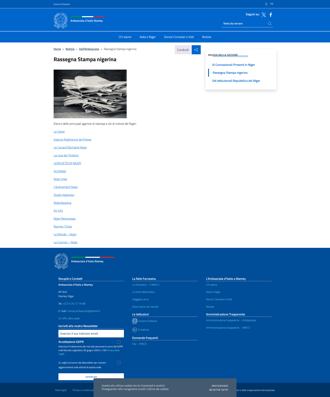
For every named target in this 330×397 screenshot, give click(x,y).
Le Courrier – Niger (66, 242)
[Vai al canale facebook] (269, 14)
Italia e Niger (213, 292)
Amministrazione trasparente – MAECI (228, 328)
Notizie (70, 49)
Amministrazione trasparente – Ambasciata (231, 320)
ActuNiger (60, 171)
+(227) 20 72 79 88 (74, 303)
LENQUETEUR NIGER (68, 163)
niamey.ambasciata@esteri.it (83, 311)
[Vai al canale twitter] (263, 14)
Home (57, 49)
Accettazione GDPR (71, 341)
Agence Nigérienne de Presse (72, 139)
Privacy (110, 350)
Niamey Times (63, 226)
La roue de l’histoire (66, 155)
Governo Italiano (62, 4)
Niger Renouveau (65, 218)
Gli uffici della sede (69, 318)
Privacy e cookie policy (85, 390)
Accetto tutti (218, 390)
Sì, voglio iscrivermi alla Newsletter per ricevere (82, 363)
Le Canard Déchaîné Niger (70, 147)
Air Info (58, 210)
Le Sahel (59, 131)
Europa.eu (143, 329)
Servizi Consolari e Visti (219, 299)
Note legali (61, 390)
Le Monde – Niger (65, 234)
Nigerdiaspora (62, 202)
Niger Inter (60, 179)
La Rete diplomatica (143, 292)
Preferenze (220, 386)
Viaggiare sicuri (140, 299)
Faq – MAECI (139, 344)
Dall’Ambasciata (89, 49)
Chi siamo (211, 285)
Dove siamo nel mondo (145, 307)
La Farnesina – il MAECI (145, 285)
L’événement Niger (66, 187)
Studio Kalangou (64, 194)
